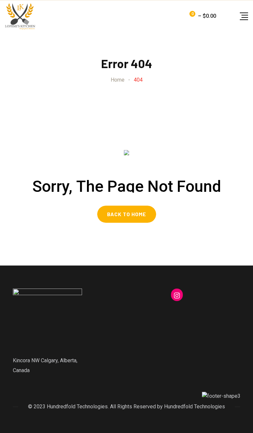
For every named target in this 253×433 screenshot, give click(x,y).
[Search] (223, 16)
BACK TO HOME (126, 214)
